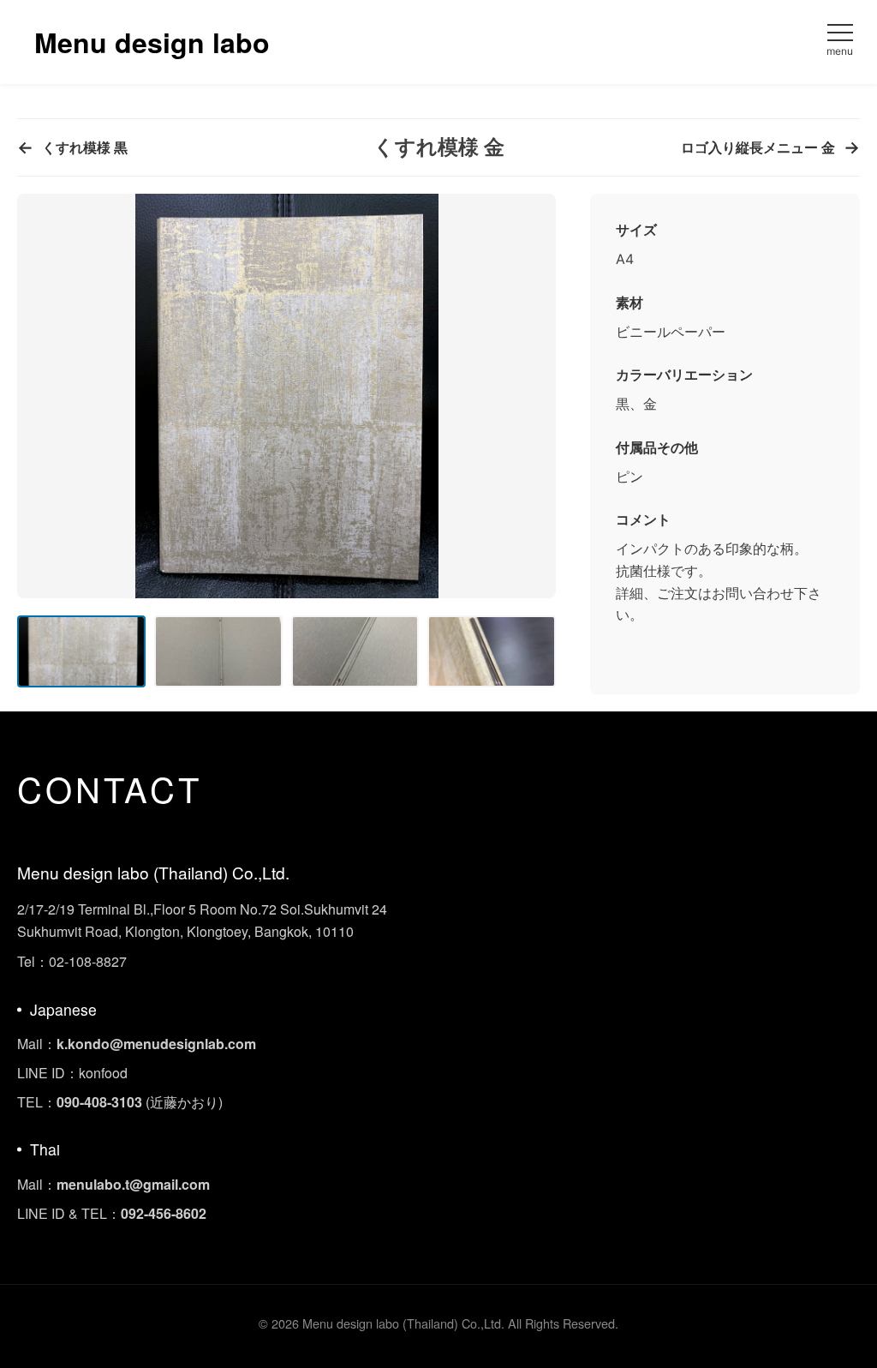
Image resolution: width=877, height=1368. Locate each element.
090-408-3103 (99, 1102)
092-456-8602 (163, 1213)
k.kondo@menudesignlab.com (156, 1043)
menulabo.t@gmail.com (133, 1184)
